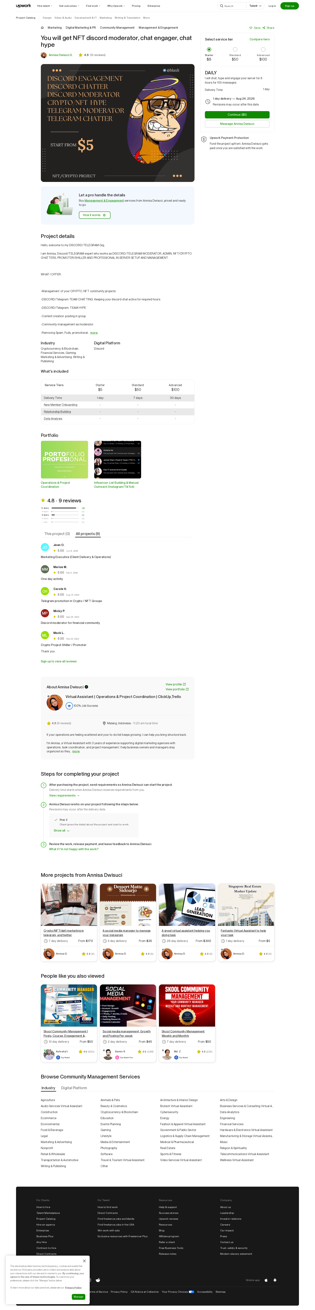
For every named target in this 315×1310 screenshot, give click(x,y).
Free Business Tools (171, 1247)
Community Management (117, 27)
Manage (78, 1296)
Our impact (227, 1230)
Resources (165, 1224)
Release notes (167, 1253)
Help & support (168, 1207)
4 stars (45, 511)
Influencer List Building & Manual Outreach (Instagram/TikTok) (116, 485)
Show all (59, 830)
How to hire (43, 1207)
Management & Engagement (104, 200)
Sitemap (220, 1291)
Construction (49, 1112)
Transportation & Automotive (59, 1160)
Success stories (168, 1212)
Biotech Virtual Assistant (176, 1106)
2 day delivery (117, 1041)
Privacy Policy (119, 1291)
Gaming (106, 1130)
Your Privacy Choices (178, 1291)
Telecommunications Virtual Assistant (244, 1154)
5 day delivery (117, 941)
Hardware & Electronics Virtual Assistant (246, 1130)
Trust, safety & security (234, 1247)
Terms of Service (98, 1291)
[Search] (221, 5)
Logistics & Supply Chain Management (185, 1136)
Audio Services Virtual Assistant (61, 1106)
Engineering (227, 1118)
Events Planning (111, 1124)
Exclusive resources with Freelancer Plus (122, 1236)
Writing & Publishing (53, 1166)
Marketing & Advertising (56, 1142)
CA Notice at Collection (145, 1291)
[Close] (84, 1261)
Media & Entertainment (115, 1142)
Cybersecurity (169, 1112)
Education (107, 1118)
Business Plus (44, 1236)
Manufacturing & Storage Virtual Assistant (247, 1136)
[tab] (57, 533)
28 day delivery (177, 941)
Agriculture (48, 1100)
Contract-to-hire (46, 1247)
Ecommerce (48, 1118)
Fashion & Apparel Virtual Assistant (183, 1124)
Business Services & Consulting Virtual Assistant (247, 1106)
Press (223, 1236)
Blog (162, 1230)
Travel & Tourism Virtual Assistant (123, 1160)
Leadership (227, 1212)
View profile (174, 684)
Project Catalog (25, 17)
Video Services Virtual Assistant (181, 1160)
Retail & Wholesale (53, 1154)
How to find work (108, 1207)
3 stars (45, 515)
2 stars (45, 518)
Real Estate (167, 1148)
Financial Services (232, 1124)
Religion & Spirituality (233, 1148)
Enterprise (42, 1230)
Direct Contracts (46, 1253)
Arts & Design (229, 1100)
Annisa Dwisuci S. (61, 55)
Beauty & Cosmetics (114, 1106)
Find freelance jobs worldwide (116, 1218)
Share (270, 28)
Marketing (55, 27)
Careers (225, 1224)
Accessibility (205, 1291)
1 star (45, 522)
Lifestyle (106, 1136)
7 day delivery (58, 941)
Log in (272, 5)
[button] (61, 405)
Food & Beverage (52, 1130)
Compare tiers (260, 39)
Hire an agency (45, 1224)
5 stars (45, 508)
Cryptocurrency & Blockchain (119, 1112)
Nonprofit (47, 1148)
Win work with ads (109, 1230)
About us (225, 1207)
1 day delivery (235, 941)
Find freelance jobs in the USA (116, 1224)
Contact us (227, 1242)
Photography (109, 1148)
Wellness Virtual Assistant (237, 1160)
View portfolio (175, 689)
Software (107, 1154)
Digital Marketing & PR (81, 27)
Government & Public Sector (178, 1130)
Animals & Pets (110, 1100)
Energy (164, 1118)
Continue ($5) (237, 114)
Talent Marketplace (48, 1212)
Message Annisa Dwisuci (237, 124)
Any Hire (41, 1242)
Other (104, 1166)
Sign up (289, 5)
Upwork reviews (168, 1218)
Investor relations (230, 1218)
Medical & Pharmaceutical (177, 1142)
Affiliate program (169, 1236)
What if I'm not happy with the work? (73, 849)
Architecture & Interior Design (179, 1100)
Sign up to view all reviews (59, 661)
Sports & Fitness (170, 1154)
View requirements (62, 795)
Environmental (50, 1124)
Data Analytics (229, 1112)
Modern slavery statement (236, 1253)
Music (224, 1142)
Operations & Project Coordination (55, 485)
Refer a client (167, 1242)
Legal (44, 1136)
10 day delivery (59, 1041)
